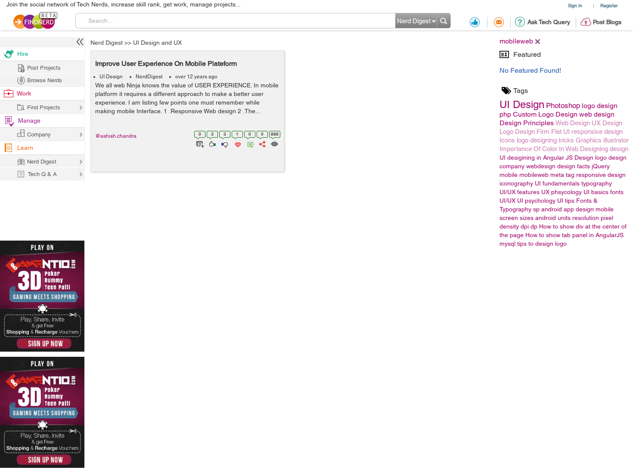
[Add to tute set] (199, 143)
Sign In (575, 5)
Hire (22, 53)
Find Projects (43, 107)
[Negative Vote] (224, 143)
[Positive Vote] (211, 143)
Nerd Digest (106, 42)
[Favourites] (237, 143)
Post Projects (44, 68)
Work (24, 93)
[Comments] (249, 143)
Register (609, 5)
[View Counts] (274, 143)
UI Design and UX (157, 42)
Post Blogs (607, 22)
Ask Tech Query (549, 22)
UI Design (111, 77)
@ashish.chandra (116, 136)
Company (39, 134)
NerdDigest (149, 77)
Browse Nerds (44, 80)
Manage (29, 120)
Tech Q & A (42, 174)
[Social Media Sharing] (261, 143)
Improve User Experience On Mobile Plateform (166, 63)
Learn (25, 147)
